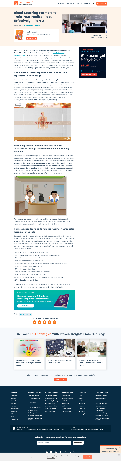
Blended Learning (26, 314)
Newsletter (82, 411)
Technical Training (50, 408)
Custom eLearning (33, 395)
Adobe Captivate (67, 401)
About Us (14, 395)
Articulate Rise (66, 395)
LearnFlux (82, 408)
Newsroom (14, 411)
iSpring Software (66, 408)
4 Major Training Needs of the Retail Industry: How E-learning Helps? (90, 362)
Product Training (50, 403)
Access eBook (31, 38)
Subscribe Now (60, 379)
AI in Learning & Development (100, 409)
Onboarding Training (51, 395)
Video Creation (34, 405)
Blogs (86, 3)
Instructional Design (101, 413)
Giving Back (15, 408)
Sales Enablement (50, 411)
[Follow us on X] (56, 452)
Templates (82, 403)
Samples (13, 398)
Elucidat (64, 406)
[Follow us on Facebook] (60, 452)
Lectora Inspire (66, 411)
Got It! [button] (88, 457)
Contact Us (101, 4)
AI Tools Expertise (35, 407)
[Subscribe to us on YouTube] (51, 452)
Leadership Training (51, 398)
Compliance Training (51, 406)
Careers (13, 406)
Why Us (69, 3)
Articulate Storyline (67, 398)
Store (12, 416)
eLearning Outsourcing (102, 415)
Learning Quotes (83, 414)
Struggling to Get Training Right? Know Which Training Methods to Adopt (28, 362)
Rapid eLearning (33, 410)
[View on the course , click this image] (43, 141)
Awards (13, 403)
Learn (78, 3)
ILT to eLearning (35, 398)
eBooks (81, 398)
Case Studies (15, 401)
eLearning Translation (101, 406)
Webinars (81, 401)
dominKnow (65, 403)
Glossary (14, 414)
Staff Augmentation (34, 413)
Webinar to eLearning (33, 401)
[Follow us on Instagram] (65, 452)
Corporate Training (101, 395)
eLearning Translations (35, 415)
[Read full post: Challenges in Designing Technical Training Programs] (60, 348)
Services (60, 3)
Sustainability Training (51, 401)
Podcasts (81, 406)
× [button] (119, 455)
